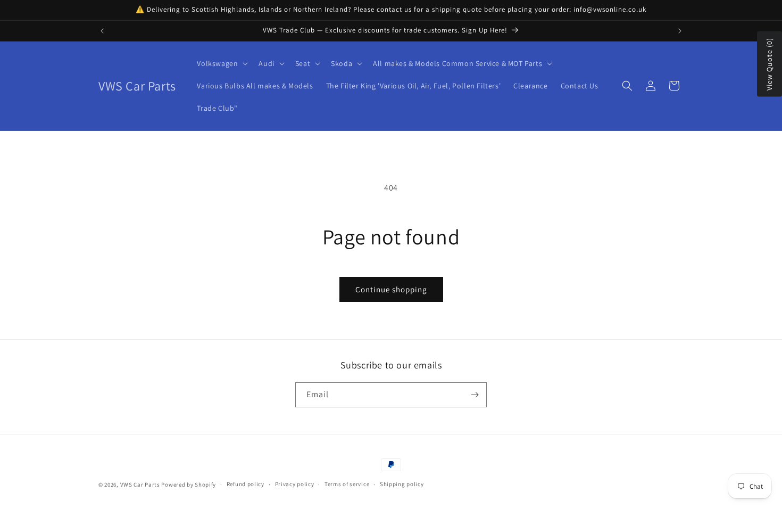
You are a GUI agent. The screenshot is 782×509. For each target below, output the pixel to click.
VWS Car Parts (140, 484)
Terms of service (347, 484)
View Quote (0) (769, 64)
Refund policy (245, 484)
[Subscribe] (474, 394)
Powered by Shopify (188, 484)
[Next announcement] (680, 31)
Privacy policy (294, 484)
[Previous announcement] (102, 31)
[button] (221, 63)
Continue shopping (391, 289)
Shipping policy (402, 484)
